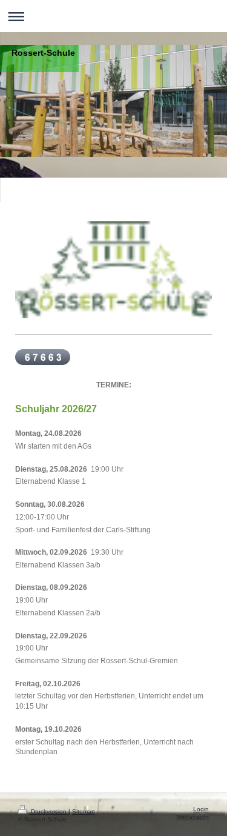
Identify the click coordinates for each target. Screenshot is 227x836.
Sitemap (83, 811)
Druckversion (48, 811)
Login (201, 809)
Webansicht (192, 817)
